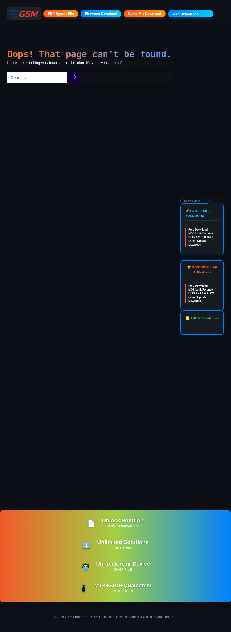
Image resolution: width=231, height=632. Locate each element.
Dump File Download (144, 14)
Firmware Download (101, 14)
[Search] (74, 77)
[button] (218, 13)
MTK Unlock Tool (185, 14)
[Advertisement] (202, 125)
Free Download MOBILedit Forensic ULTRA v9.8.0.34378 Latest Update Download (201, 237)
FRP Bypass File (61, 14)
